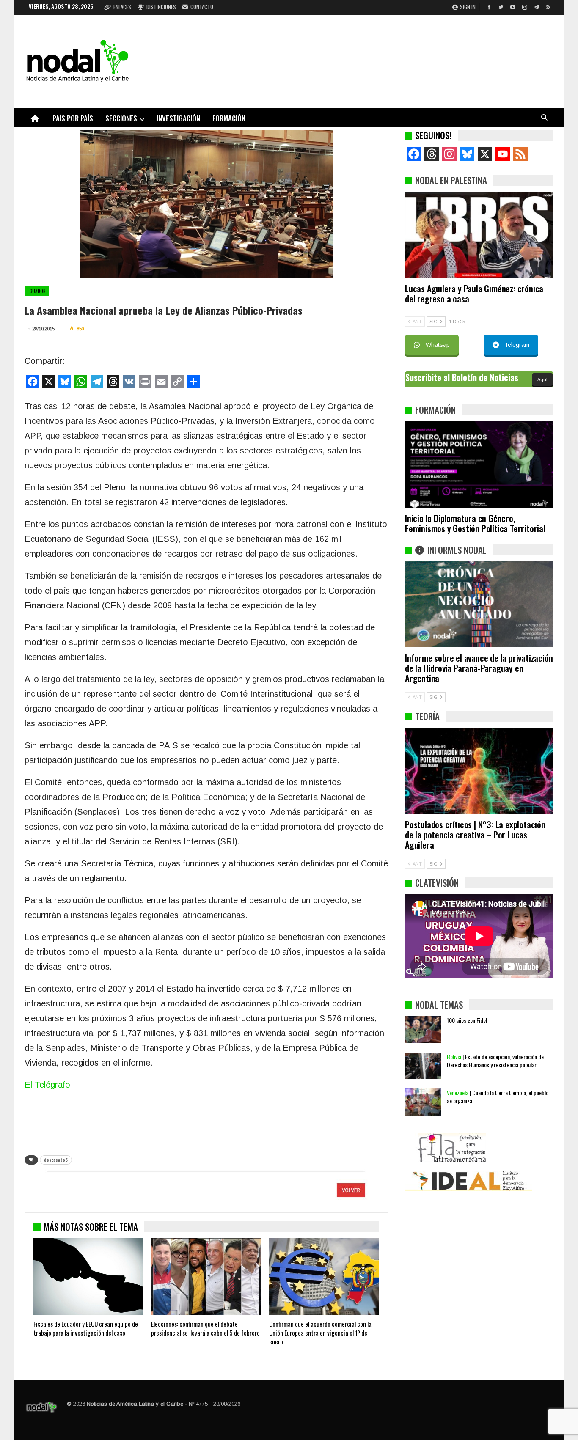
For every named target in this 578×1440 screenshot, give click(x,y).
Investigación (178, 118)
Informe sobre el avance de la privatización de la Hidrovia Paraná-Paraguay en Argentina (479, 667)
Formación (228, 118)
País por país (72, 118)
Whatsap (438, 344)
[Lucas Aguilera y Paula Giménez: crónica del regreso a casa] (479, 235)
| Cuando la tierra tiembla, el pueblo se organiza (497, 1096)
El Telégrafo (47, 1084)
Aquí (542, 379)
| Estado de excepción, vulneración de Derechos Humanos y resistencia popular (495, 1060)
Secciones (121, 118)
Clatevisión (437, 882)
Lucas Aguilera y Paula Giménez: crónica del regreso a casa (474, 293)
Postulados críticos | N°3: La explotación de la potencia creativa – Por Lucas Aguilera (475, 834)
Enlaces (122, 7)
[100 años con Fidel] (423, 1029)
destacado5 (56, 1160)
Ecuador (37, 291)
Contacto (201, 7)
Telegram (516, 344)
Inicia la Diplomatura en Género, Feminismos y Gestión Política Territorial (475, 523)
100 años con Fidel (467, 1020)
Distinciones (161, 7)
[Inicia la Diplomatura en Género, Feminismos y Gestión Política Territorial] (479, 464)
